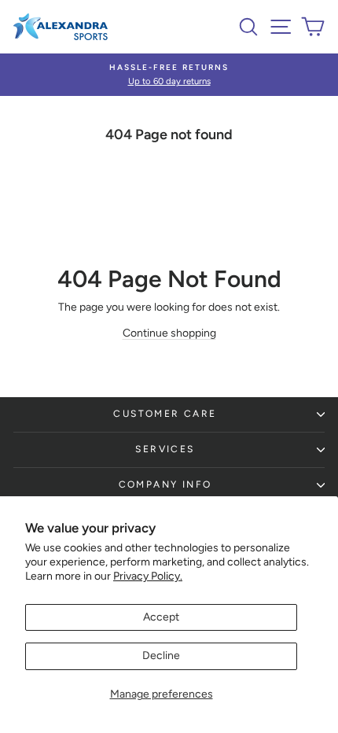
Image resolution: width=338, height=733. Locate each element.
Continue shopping (169, 333)
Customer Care (164, 413)
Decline (161, 655)
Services (164, 449)
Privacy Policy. (147, 576)
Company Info (165, 484)
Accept (161, 617)
